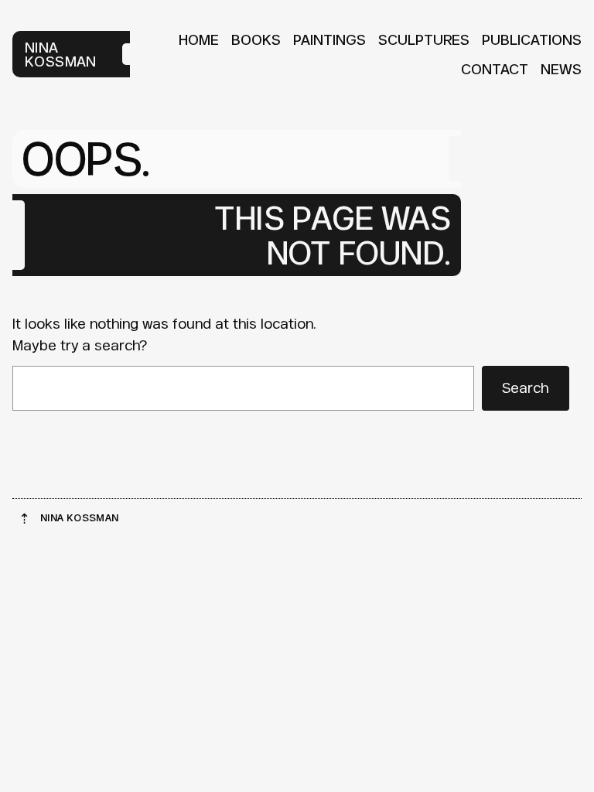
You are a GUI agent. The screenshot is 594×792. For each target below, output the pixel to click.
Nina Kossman (61, 54)
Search (525, 387)
